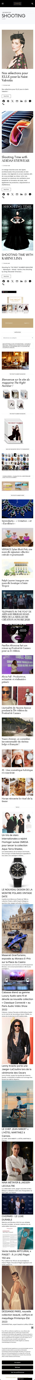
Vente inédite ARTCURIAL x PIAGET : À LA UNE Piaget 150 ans (16, 1254)
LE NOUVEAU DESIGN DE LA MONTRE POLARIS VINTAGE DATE (17, 893)
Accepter (17, 1362)
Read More (6, 96)
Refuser (17, 1367)
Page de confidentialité (22, 1377)
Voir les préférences (17, 1372)
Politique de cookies (11, 1377)
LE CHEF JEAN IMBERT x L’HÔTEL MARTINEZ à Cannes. (15, 1132)
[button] (32, 1327)
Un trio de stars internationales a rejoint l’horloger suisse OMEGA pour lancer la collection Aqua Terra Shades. (15, 842)
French (6, 291)
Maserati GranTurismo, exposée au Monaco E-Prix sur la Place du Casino (16, 958)
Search (26, 323)
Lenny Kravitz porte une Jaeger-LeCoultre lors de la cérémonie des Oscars (16, 1069)
